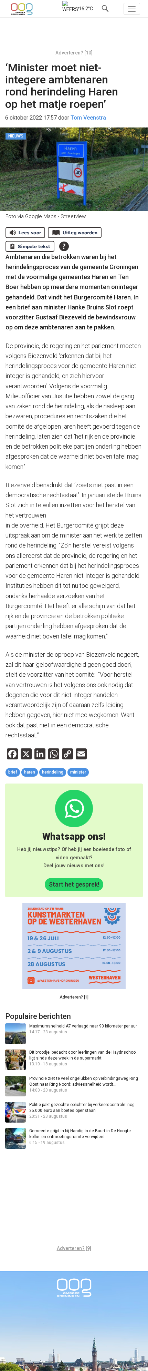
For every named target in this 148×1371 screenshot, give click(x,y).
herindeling (52, 772)
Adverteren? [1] (74, 997)
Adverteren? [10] (74, 52)
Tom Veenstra (88, 117)
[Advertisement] (74, 36)
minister (78, 772)
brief (12, 772)
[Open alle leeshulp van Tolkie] (64, 246)
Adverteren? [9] (74, 1248)
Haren (29, 772)
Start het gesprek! (74, 884)
